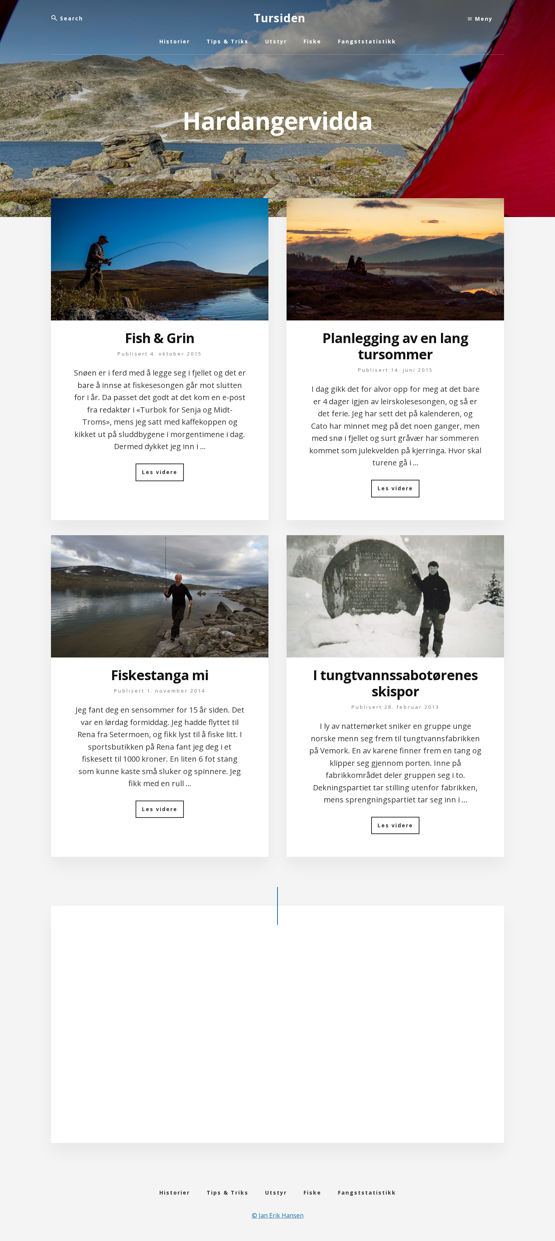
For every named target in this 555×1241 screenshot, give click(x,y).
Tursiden (279, 18)
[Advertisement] (277, 1040)
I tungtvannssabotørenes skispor (395, 683)
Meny (483, 18)
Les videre (163, 474)
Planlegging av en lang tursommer (395, 346)
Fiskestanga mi (159, 675)
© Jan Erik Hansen (278, 1215)
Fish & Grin (159, 338)
